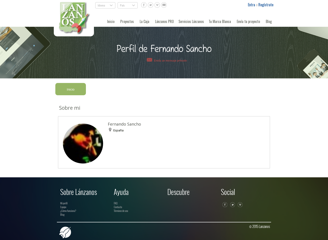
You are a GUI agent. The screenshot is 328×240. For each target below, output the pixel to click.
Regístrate (265, 4)
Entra (252, 4)
